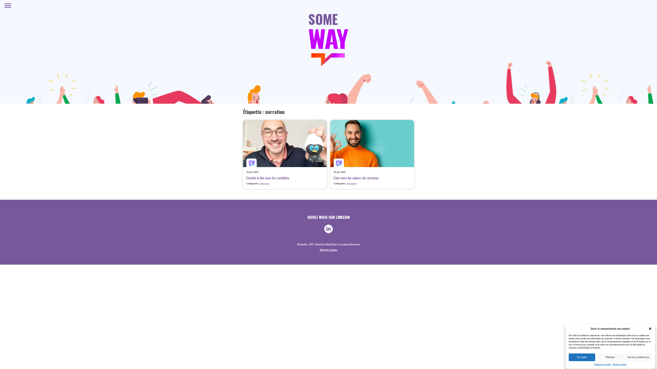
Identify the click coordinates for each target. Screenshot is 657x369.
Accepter (582, 357)
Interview (264, 183)
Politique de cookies (602, 364)
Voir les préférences (638, 357)
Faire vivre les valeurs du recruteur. (356, 177)
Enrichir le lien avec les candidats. (268, 177)
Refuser (610, 357)
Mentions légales (620, 364)
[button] (650, 328)
